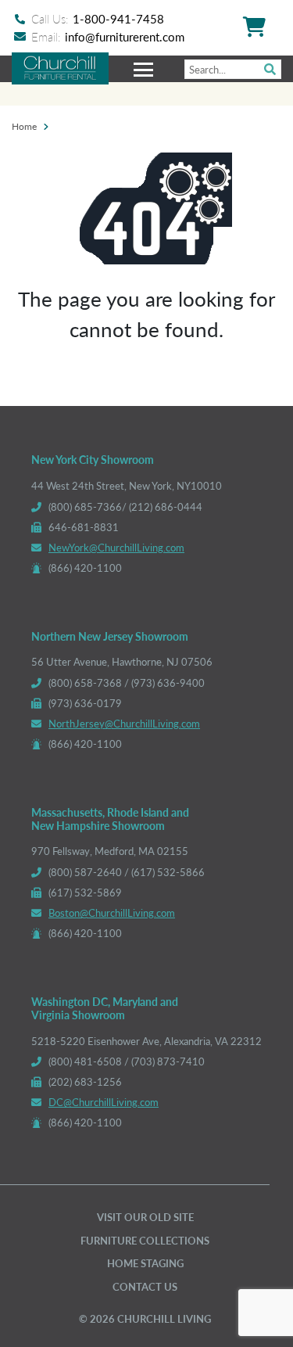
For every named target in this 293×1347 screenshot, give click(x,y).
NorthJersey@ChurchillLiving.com (124, 723)
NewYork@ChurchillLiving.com (116, 547)
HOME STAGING (145, 1262)
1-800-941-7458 (118, 18)
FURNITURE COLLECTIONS (144, 1240)
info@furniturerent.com (124, 36)
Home (24, 126)
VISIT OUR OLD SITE (145, 1216)
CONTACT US (145, 1286)
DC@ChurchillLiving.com (103, 1101)
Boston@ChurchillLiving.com (111, 912)
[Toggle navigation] (145, 69)
